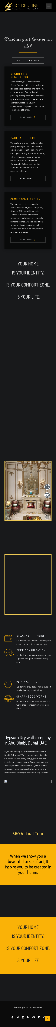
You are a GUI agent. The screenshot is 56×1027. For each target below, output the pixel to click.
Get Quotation (28, 60)
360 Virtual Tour (28, 833)
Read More (26, 117)
